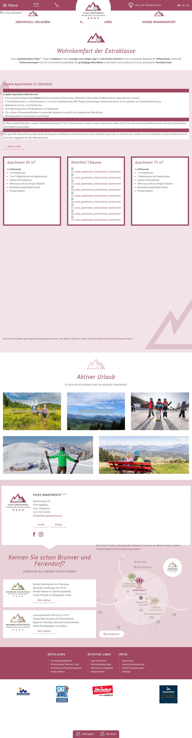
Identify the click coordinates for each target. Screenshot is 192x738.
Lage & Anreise (98, 660)
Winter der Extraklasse (48, 454)
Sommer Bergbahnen (96, 411)
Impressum (127, 660)
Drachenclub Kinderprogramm (66, 667)
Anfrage (58, 524)
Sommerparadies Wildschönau (144, 454)
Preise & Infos (14, 146)
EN (183, 5)
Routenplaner (112, 634)
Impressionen (98, 671)
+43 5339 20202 (41, 512)
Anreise (41, 524)
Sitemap (126, 671)
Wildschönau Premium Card (32, 411)
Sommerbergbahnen (61, 660)
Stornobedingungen (101, 664)
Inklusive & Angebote (102, 667)
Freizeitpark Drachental (160, 411)
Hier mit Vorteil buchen (148, 5)
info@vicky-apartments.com (47, 515)
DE (178, 5)
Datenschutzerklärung (133, 664)
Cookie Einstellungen (133, 667)
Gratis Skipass (58, 671)
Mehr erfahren (44, 600)
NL (187, 5)
